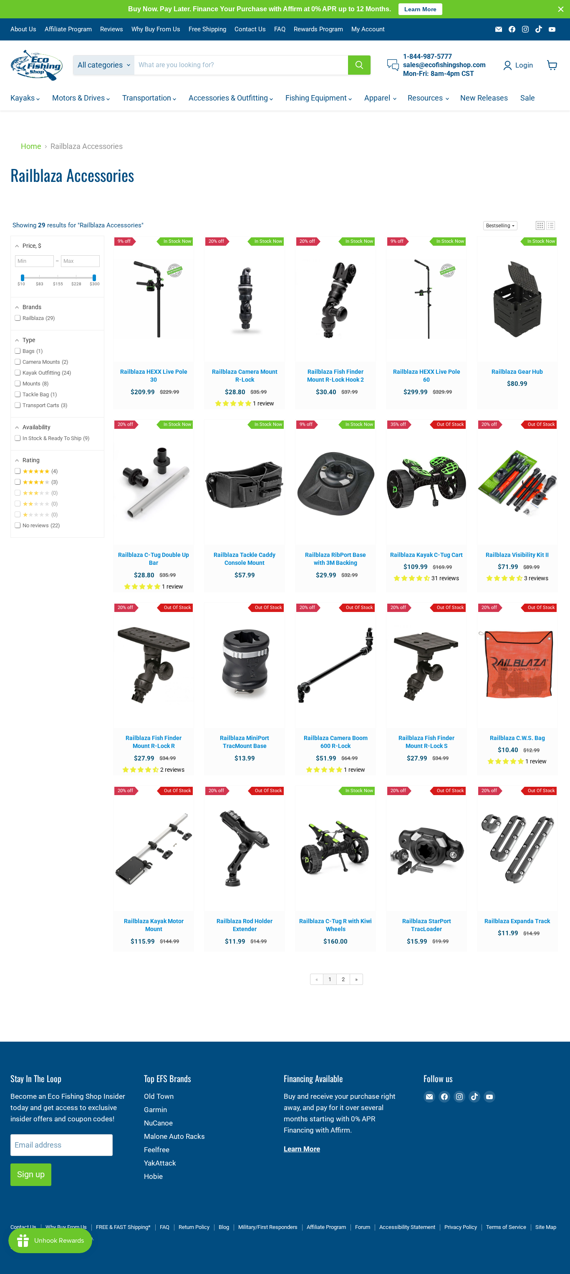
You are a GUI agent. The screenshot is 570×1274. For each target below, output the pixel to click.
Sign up (31, 1174)
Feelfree (156, 1150)
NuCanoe (158, 1123)
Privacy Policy (460, 1227)
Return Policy (194, 1227)
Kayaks (23, 97)
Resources (426, 97)
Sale (527, 97)
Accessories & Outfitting (229, 97)
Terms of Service (506, 1227)
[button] (540, 225)
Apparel (378, 97)
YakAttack (160, 1163)
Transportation (147, 97)
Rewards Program (318, 29)
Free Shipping (207, 29)
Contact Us (250, 29)
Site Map (545, 1227)
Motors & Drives (79, 97)
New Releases (484, 97)
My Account (368, 29)
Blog (224, 1227)
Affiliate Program (68, 29)
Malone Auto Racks (174, 1136)
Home (31, 146)
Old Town (159, 1096)
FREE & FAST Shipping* (123, 1227)
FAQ (279, 29)
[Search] (359, 65)
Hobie (153, 1176)
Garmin (155, 1109)
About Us (23, 29)
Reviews (111, 29)
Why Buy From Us (155, 29)
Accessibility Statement (407, 1227)
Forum (362, 1227)
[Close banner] (561, 9)
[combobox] (241, 65)
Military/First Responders (268, 1227)
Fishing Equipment (316, 97)
